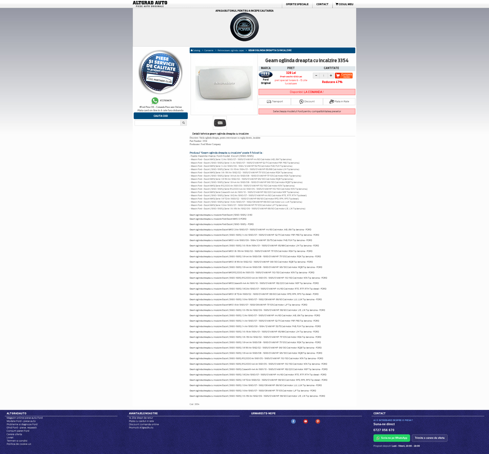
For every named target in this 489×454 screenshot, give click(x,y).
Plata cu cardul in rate (141, 421)
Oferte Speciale (297, 4)
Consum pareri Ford (18, 430)
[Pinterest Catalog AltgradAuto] (318, 421)
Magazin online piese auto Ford (25, 417)
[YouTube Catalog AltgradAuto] (305, 421)
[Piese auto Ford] (168, 4)
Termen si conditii (17, 440)
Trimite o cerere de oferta (429, 437)
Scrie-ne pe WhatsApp (394, 437)
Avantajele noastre (143, 413)
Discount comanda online (144, 424)
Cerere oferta (14, 434)
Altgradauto (16, 413)
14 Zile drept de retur (141, 417)
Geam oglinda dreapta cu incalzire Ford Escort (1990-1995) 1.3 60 (221, 215)
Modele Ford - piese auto (21, 421)
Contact (322, 4)
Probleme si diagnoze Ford (22, 424)
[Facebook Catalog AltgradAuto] (293, 421)
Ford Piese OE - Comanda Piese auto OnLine (161, 107)
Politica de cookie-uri (19, 444)
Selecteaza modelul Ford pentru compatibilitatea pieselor (307, 111)
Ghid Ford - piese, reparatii (22, 427)
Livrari (10, 437)
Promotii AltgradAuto (141, 427)
